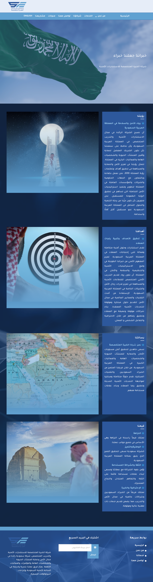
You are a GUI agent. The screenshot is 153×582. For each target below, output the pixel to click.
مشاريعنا (40, 16)
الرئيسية (124, 16)
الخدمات (88, 16)
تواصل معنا (64, 16)
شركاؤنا (77, 16)
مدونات (51, 16)
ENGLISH (28, 16)
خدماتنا (140, 555)
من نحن (101, 16)
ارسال (93, 555)
